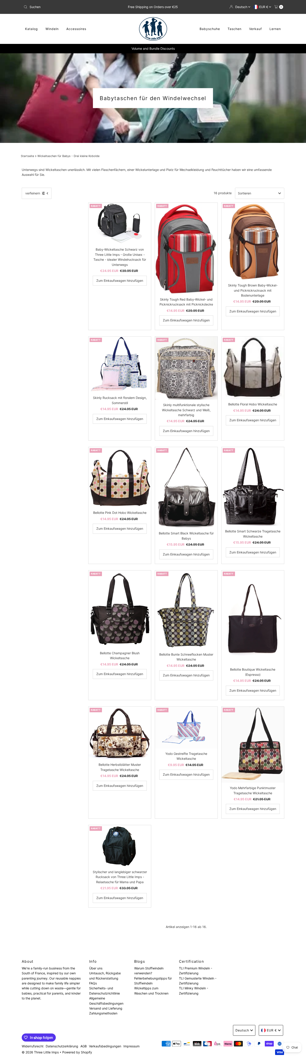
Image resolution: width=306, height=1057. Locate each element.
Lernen (275, 29)
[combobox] (64, 6)
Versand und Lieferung (105, 1008)
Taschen (234, 29)
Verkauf (255, 29)
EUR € (264, 7)
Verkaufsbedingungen (105, 1046)
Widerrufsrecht (32, 1046)
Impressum (131, 1046)
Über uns (95, 968)
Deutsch (241, 7)
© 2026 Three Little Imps (40, 1052)
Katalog (31, 29)
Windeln (52, 29)
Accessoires (76, 29)
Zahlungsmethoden (103, 1013)
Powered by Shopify (77, 1052)
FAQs (93, 983)
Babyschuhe (210, 29)
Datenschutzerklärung (62, 1046)
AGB (83, 1046)
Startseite (27, 156)
